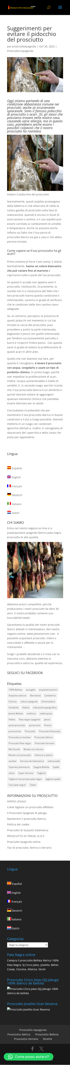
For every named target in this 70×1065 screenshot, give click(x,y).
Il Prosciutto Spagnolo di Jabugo (27, 813)
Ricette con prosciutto (20, 755)
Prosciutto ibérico (44, 737)
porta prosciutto (17, 725)
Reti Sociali (14, 749)
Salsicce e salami (43, 755)
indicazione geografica (45, 707)
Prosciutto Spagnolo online (24, 842)
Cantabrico (50, 695)
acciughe (30, 689)
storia (12, 773)
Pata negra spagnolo (29, 719)
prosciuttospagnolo (24, 46)
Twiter (33, 784)
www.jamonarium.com (41, 633)
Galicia (25, 707)
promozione (15, 731)
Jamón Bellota (16, 713)
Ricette (47, 1039)
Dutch (15, 513)
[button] (28, 1057)
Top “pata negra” (17, 784)
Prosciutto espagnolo (20, 51)
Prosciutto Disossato (49, 731)
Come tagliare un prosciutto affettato (30, 807)
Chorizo (13, 701)
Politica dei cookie (18, 824)
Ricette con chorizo (33, 749)
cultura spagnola (29, 701)
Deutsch (16, 495)
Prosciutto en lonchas (20, 737)
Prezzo (47, 725)
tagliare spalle (53, 779)
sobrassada (54, 761)
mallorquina (46, 713)
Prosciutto (30, 731)
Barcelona (35, 695)
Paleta (12, 719)
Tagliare (41, 773)
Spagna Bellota (41, 767)
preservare (35, 725)
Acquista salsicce (17, 695)
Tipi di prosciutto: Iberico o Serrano (29, 847)
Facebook (13, 707)
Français (16, 486)
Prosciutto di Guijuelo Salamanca (27, 830)
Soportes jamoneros (19, 767)
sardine (12, 761)
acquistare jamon (48, 689)
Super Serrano (25, 773)
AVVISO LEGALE (16, 801)
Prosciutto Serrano (44, 743)
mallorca (31, 713)
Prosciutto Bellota (46, 1034)
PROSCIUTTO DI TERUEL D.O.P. (26, 836)
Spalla (56, 767)
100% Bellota (15, 689)
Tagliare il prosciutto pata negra (25, 779)
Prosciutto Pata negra (20, 743)
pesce (47, 719)
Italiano (16, 504)
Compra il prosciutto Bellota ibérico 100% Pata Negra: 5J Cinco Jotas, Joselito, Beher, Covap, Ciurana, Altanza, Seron (33, 965)
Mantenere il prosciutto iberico (26, 819)
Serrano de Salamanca (32, 761)
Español (16, 468)
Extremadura (48, 701)
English (16, 477)
